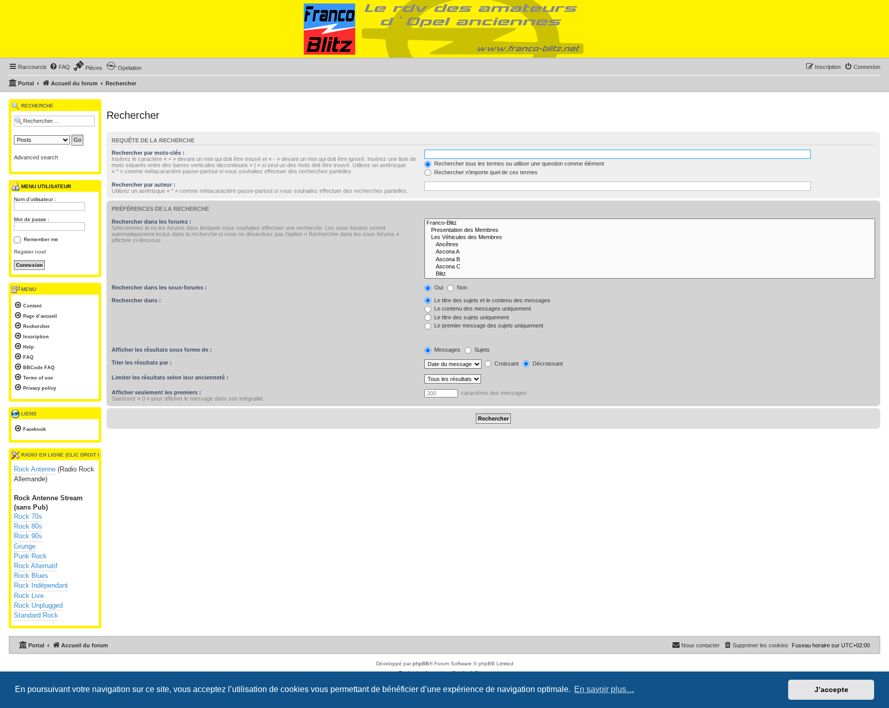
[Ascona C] (649, 266)
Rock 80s (28, 526)
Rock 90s (28, 536)
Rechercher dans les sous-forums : (159, 287)
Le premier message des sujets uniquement (488, 325)
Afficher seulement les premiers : (156, 392)
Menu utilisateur (45, 186)
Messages (446, 350)
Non (461, 287)
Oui (438, 287)
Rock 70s (28, 516)
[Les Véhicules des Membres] (649, 237)
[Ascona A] (649, 252)
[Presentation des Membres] (649, 230)
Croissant (506, 363)
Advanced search (36, 157)
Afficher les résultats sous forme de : (162, 350)
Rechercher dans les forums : (151, 222)
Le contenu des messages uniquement (482, 308)
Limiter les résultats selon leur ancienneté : (170, 377)
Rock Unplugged (38, 605)
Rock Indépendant (41, 585)
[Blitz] (649, 274)
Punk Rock (30, 556)
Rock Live (29, 596)
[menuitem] (59, 67)
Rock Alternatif (36, 566)
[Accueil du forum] (444, 29)
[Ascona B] (649, 259)
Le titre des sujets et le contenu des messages (491, 300)
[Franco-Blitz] (649, 223)
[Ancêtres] (649, 244)
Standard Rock (36, 615)
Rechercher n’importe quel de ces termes (485, 172)
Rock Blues (31, 575)
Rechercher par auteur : (143, 184)
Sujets (481, 350)
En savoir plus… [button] (604, 689)
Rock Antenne (35, 469)
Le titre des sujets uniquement (471, 317)
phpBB (421, 663)
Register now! (30, 252)
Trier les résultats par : (142, 362)
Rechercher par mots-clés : (148, 153)
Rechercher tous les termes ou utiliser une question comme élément (518, 163)
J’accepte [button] (831, 689)
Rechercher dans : (136, 300)
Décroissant (547, 363)
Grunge (24, 546)
